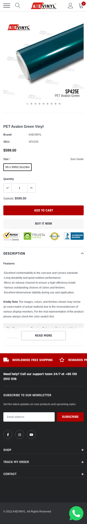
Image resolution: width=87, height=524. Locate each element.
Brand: (7, 134)
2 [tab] (31, 104)
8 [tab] (55, 104)
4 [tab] (39, 104)
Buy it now (43, 223)
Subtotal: (8, 198)
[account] (70, 5)
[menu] (6, 5)
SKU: (6, 141)
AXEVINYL (35, 134)
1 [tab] (27, 104)
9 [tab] (59, 104)
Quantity (8, 179)
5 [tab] (43, 104)
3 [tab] (35, 104)
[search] (18, 5)
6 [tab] (47, 104)
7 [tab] (51, 104)
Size (6, 159)
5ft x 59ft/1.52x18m (17, 167)
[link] (7, 434)
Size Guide (77, 159)
